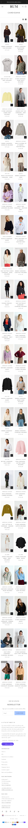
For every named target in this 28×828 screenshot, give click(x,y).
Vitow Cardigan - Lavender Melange (7, 207)
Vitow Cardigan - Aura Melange (20, 589)
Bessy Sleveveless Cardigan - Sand (7, 176)
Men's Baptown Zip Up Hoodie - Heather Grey (21, 240)
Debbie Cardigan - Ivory (21, 176)
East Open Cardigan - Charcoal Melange (7, 653)
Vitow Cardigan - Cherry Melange (20, 368)
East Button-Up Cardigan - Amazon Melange (7, 526)
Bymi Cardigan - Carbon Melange (7, 494)
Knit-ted (7, 173)
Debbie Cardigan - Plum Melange (7, 47)
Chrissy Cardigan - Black (7, 399)
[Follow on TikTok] (14, 811)
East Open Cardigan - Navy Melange (7, 337)
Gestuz (7, 44)
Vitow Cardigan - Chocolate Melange (7, 685)
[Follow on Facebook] (2, 811)
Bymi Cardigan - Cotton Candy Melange (21, 463)
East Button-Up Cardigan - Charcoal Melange (21, 305)
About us (3, 751)
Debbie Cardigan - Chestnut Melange (21, 271)
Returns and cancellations (7, 772)
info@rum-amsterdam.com (7, 790)
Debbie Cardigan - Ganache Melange (7, 144)
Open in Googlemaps (6, 785)
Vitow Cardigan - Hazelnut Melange (21, 685)
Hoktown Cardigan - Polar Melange (7, 589)
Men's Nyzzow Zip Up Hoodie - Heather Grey (20, 145)
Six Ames (7, 554)
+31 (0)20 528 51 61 (6, 788)
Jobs (2, 754)
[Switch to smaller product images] (25, 19)
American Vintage (21, 76)
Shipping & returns (6, 767)
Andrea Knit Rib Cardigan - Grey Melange (21, 112)
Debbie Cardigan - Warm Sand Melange (21, 400)
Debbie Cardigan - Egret (7, 431)
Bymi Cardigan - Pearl (21, 494)
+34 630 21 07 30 (6, 805)
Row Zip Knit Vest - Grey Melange (7, 79)
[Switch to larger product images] (23, 19)
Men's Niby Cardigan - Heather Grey (20, 208)
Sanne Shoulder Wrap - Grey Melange (7, 558)
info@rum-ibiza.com (6, 807)
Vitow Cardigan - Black (20, 620)
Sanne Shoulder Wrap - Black (21, 557)
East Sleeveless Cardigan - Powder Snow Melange (7, 621)
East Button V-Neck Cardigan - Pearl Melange (7, 272)
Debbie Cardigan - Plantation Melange (21, 48)
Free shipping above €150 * (14, 2)
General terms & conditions (7, 757)
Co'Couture (7, 76)
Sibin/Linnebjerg (7, 236)
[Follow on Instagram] (6, 811)
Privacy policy (4, 762)
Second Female (21, 109)
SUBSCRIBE (19, 713)
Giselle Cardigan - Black (7, 239)
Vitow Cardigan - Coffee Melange (20, 525)
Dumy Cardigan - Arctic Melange (20, 336)
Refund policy (4, 764)
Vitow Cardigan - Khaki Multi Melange (20, 80)
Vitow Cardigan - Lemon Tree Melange (7, 112)
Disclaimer (4, 759)
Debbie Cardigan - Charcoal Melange (21, 431)
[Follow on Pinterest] (10, 811)
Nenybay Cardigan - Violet (7, 368)
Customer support (5, 770)
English (22, 815)
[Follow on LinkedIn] (18, 811)
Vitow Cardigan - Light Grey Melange (20, 652)
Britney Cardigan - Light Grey (7, 462)
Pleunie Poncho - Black (7, 304)
